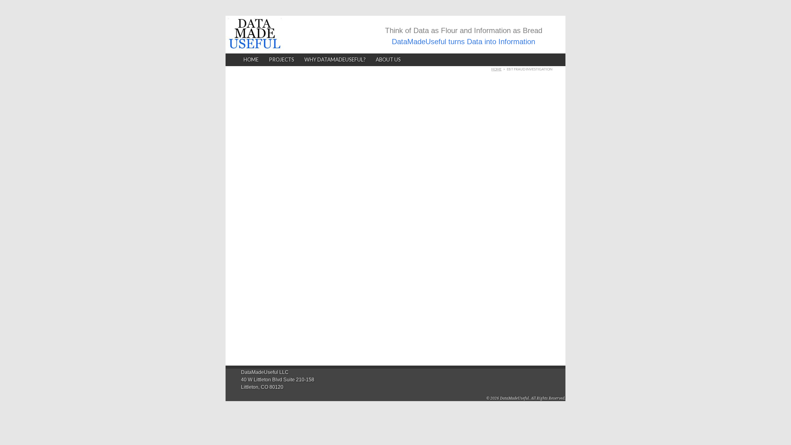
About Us (388, 60)
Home (251, 60)
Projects (281, 60)
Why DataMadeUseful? (335, 60)
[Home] (255, 45)
